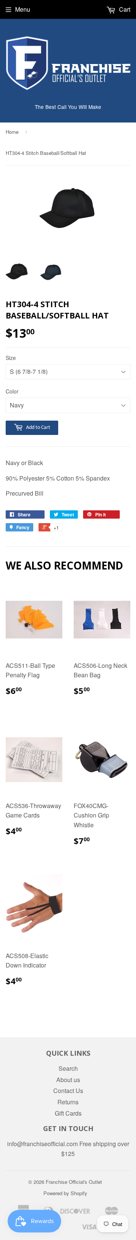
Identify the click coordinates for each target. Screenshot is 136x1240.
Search (68, 1068)
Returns (68, 1102)
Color (12, 391)
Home (12, 131)
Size (11, 357)
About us (68, 1079)
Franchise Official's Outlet (74, 1181)
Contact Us (68, 1090)
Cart (123, 9)
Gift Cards (68, 1113)
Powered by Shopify (65, 1193)
